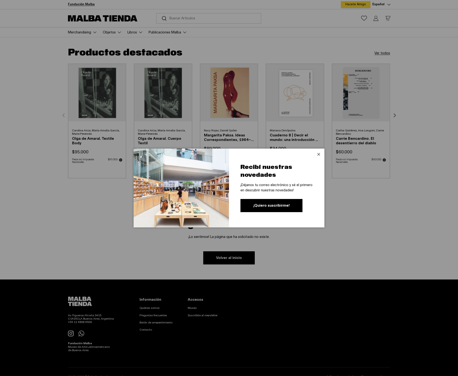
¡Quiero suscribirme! (271, 205)
